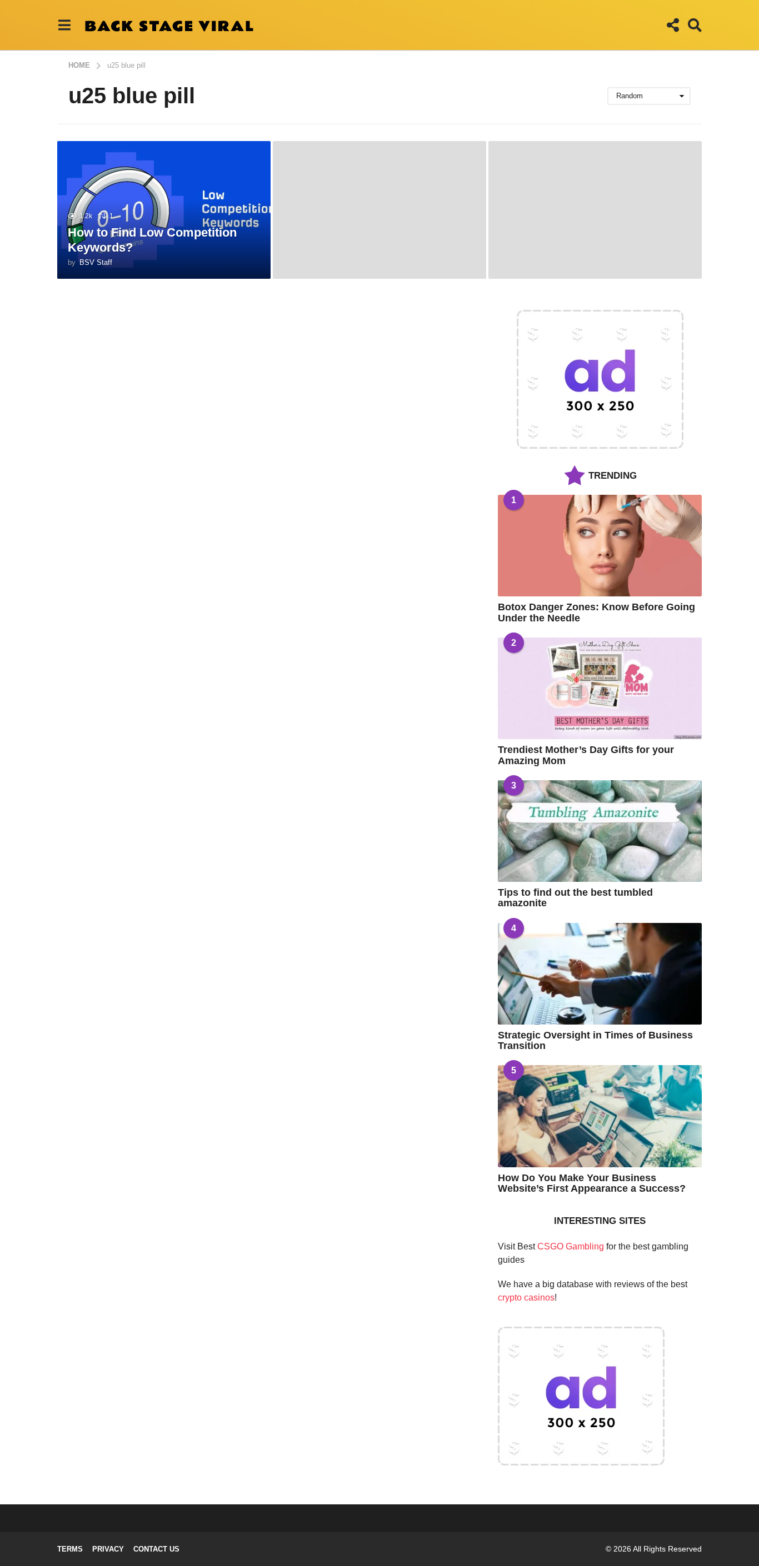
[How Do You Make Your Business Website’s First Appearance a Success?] (600, 1116)
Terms (70, 1549)
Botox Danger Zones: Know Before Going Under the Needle (596, 612)
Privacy (108, 1549)
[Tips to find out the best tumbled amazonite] (600, 831)
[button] (64, 25)
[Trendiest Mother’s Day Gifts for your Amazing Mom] (600, 688)
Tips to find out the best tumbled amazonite (575, 898)
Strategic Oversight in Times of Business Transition (595, 1040)
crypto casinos (526, 1297)
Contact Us (156, 1549)
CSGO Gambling (570, 1246)
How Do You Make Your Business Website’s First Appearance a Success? (592, 1183)
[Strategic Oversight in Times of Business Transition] (600, 974)
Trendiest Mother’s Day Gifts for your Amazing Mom (586, 755)
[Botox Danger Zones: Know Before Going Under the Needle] (600, 545)
